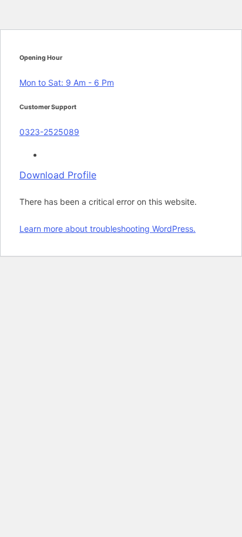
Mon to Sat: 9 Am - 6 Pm (66, 82)
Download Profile (57, 175)
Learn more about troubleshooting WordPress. (107, 229)
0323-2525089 (49, 132)
